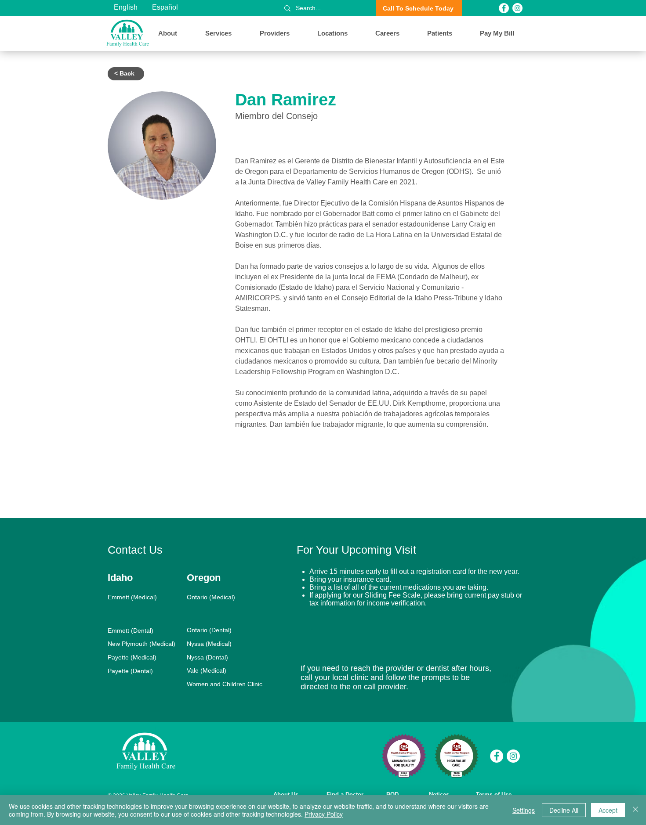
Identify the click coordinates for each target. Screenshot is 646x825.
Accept (608, 810)
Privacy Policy (324, 814)
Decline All (563, 810)
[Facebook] (504, 8)
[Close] (635, 810)
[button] (175, 33)
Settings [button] (523, 810)
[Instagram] (517, 8)
